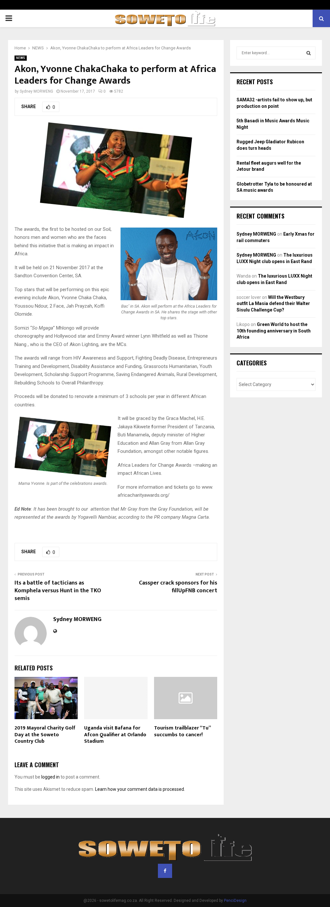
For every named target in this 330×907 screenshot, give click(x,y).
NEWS (20, 58)
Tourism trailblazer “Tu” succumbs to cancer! (182, 731)
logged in (50, 777)
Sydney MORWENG (36, 91)
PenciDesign (235, 900)
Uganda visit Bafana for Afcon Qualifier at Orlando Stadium (115, 735)
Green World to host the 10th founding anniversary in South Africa (274, 331)
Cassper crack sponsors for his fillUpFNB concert (178, 587)
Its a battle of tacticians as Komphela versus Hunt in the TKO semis (58, 590)
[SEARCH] (308, 52)
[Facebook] (165, 871)
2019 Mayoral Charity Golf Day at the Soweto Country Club (45, 735)
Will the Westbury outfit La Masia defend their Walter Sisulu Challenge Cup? (273, 303)
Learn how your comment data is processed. (140, 789)
